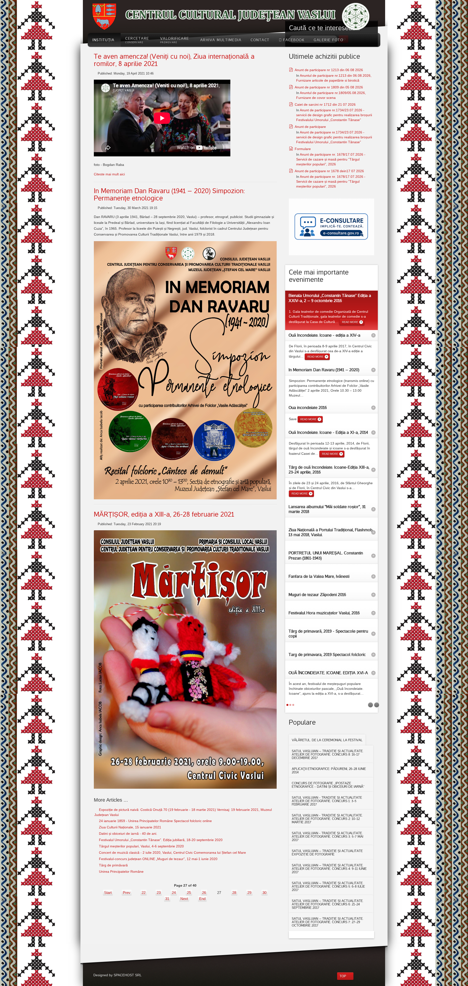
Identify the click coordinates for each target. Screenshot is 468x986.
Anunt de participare (310, 127)
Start (108, 893)
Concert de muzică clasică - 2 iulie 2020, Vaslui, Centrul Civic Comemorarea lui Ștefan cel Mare (172, 852)
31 (167, 899)
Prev (126, 893)
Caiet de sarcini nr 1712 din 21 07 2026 (325, 104)
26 (204, 893)
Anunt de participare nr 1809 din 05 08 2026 (329, 87)
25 (189, 893)
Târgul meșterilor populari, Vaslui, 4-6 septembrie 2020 (141, 846)
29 (249, 893)
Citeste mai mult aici (109, 174)
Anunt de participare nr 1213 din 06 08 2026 (329, 70)
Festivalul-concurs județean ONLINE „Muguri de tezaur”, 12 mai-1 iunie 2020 (157, 859)
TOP (343, 976)
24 (174, 893)
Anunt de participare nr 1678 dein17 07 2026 (329, 171)
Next (184, 899)
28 (234, 893)
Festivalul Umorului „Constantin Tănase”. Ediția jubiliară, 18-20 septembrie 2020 (160, 840)
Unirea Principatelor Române (121, 871)
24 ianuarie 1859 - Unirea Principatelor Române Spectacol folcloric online (155, 821)
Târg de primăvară (113, 865)
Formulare (303, 149)
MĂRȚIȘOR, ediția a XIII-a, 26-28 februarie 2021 (164, 514)
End (202, 899)
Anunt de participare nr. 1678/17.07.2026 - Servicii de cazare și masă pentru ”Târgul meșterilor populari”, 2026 (330, 159)
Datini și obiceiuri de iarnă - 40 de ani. (127, 833)
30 (264, 893)
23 (159, 893)
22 (144, 893)
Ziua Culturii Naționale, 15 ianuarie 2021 (129, 827)
